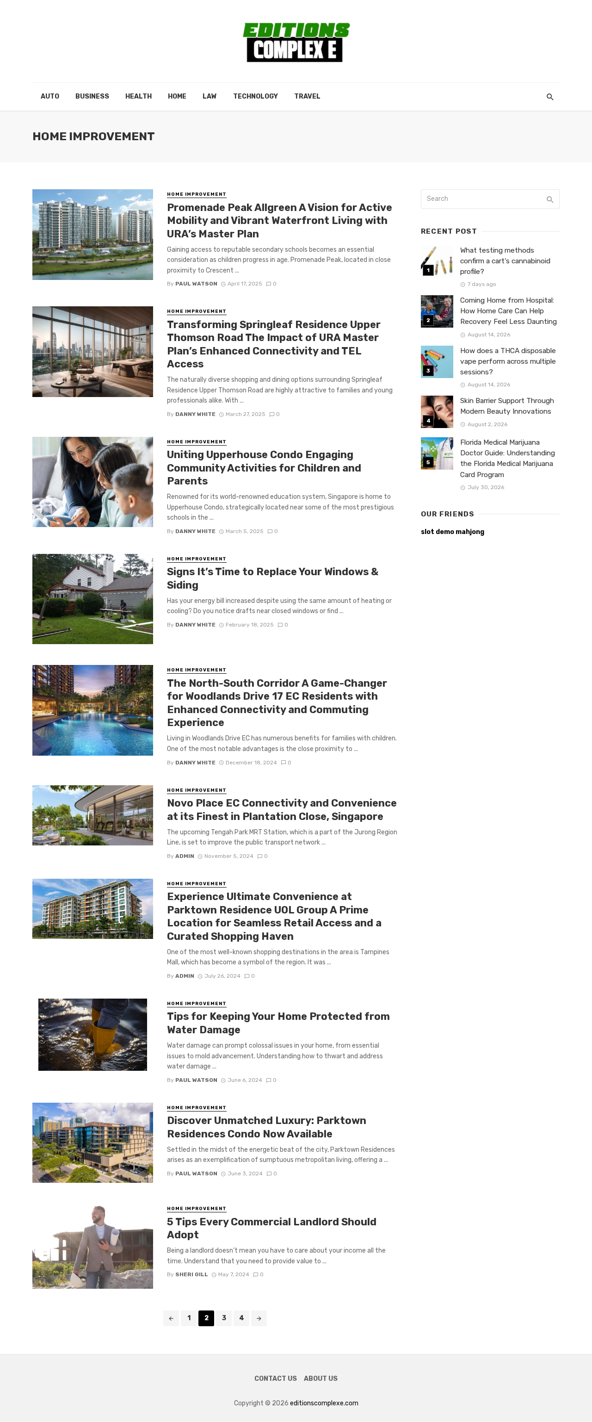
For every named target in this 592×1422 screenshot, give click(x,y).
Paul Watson (196, 283)
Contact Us (275, 1379)
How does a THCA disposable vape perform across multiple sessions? (508, 361)
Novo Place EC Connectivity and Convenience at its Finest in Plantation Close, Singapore (282, 809)
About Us (321, 1379)
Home (177, 96)
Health (138, 96)
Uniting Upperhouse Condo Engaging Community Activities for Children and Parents (264, 468)
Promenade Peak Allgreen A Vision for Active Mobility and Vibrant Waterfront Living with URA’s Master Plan (279, 221)
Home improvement (197, 194)
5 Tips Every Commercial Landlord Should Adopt (271, 1228)
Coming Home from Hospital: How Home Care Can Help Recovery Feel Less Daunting (508, 311)
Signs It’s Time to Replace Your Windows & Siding (272, 578)
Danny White (195, 414)
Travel (307, 96)
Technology (255, 96)
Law (210, 96)
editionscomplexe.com (324, 1403)
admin (184, 856)
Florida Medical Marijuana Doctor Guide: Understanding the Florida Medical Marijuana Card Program (507, 458)
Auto (50, 96)
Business (92, 96)
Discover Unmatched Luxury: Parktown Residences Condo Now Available (266, 1127)
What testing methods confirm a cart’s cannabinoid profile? (505, 261)
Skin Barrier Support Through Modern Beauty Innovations (507, 406)
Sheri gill (191, 1274)
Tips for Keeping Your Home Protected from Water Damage (278, 1023)
